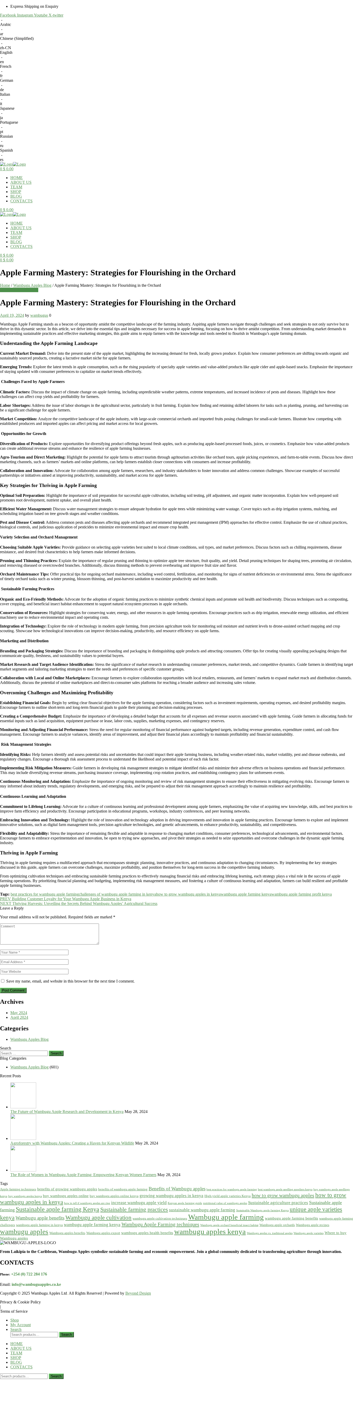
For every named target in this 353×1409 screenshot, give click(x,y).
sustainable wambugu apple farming (202, 1209)
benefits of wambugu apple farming (123, 1189)
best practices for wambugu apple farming (45, 894)
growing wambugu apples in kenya (171, 1195)
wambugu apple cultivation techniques (160, 1218)
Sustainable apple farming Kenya (57, 1209)
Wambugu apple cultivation (98, 1217)
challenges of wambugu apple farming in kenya (117, 894)
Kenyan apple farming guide (185, 1203)
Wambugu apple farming (226, 1217)
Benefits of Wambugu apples (177, 1188)
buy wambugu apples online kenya (114, 1196)
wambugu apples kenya (210, 1231)
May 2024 (18, 1012)
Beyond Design (138, 1293)
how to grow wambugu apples (283, 1195)
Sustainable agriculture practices (278, 1202)
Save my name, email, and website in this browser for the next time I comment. (70, 981)
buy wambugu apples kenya (25, 1196)
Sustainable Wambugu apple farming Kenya (262, 1210)
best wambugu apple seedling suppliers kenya (285, 1189)
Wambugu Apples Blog (32, 285)
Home (5, 285)
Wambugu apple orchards (277, 1225)
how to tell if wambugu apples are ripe (87, 1203)
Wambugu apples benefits (67, 1233)
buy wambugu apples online (66, 1196)
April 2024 (19, 1017)
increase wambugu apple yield (139, 1202)
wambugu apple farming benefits (291, 1218)
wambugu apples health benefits (147, 1233)
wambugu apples (24, 1232)
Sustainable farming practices (134, 1209)
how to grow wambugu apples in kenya (188, 894)
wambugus (39, 315)
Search (66, 1335)
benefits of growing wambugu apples (67, 1189)
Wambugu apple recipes (312, 1225)
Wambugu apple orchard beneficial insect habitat (229, 1225)
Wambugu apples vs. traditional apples (270, 1233)
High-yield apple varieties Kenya (227, 1196)
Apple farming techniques (18, 1189)
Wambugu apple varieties (309, 1233)
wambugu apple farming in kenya (39, 1225)
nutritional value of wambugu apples (225, 1203)
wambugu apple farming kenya (246, 894)
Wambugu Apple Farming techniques (160, 1224)
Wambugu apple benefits (40, 1218)
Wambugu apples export (103, 1233)
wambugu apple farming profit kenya (301, 894)
